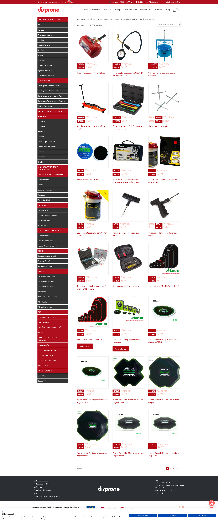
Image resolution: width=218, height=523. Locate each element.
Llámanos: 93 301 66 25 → (120, 2)
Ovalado (41, 162)
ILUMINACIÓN (44, 345)
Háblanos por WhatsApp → (147, 2)
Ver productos (84, 346)
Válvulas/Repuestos (45, 266)
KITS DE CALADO (45, 371)
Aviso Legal (38, 487)
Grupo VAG (42, 381)
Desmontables (43, 180)
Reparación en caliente (47, 147)
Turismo (41, 30)
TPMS (40, 251)
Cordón (41, 136)
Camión (41, 40)
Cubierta (41, 121)
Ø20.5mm (41, 60)
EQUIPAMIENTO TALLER (48, 317)
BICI (39, 312)
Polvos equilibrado (45, 106)
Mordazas (42, 292)
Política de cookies (41, 481)
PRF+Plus (42, 131)
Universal (41, 126)
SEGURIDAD (43, 332)
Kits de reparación (45, 241)
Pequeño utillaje (44, 200)
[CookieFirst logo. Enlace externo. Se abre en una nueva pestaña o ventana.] (2, 512)
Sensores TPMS (44, 261)
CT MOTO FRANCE (45, 355)
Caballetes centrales (46, 281)
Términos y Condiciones (42, 490)
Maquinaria (42, 302)
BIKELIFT (42, 271)
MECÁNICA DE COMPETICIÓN (50, 327)
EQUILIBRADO (44, 81)
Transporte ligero (45, 35)
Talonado (41, 195)
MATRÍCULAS (43, 366)
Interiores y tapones (46, 76)
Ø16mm (41, 55)
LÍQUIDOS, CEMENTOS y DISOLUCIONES (48, 168)
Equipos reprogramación (47, 256)
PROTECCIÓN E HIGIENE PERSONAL (48, 339)
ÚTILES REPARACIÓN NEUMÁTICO (52, 231)
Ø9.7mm (41, 50)
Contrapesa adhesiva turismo (49, 86)
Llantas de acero (44, 45)
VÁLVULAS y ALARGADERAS (49, 20)
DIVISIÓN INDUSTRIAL (47, 361)
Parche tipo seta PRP (46, 142)
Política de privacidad (41, 484)
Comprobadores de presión (48, 215)
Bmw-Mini (42, 376)
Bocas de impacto (45, 190)
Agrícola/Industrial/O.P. (47, 71)
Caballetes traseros (45, 286)
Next (178, 469)
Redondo (41, 157)
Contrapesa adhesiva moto (48, 91)
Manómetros (43, 210)
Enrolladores (43, 225)
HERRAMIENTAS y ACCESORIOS (51, 175)
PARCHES (42, 116)
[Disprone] (48, 10)
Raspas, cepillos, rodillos (47, 246)
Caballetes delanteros (46, 276)
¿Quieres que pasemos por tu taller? (47, 496)
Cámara (41, 152)
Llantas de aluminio (45, 65)
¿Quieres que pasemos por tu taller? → (51, 2)
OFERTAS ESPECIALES (47, 350)
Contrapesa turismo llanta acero (50, 96)
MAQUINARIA (43, 322)
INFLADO (42, 205)
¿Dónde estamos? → (171, 2)
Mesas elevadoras (45, 307)
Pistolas (41, 185)
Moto (40, 25)
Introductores (43, 236)
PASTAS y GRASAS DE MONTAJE (50, 111)
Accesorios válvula (45, 220)
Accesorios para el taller (47, 297)
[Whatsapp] (212, 503)
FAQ (36, 493)
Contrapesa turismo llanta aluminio (51, 101)
